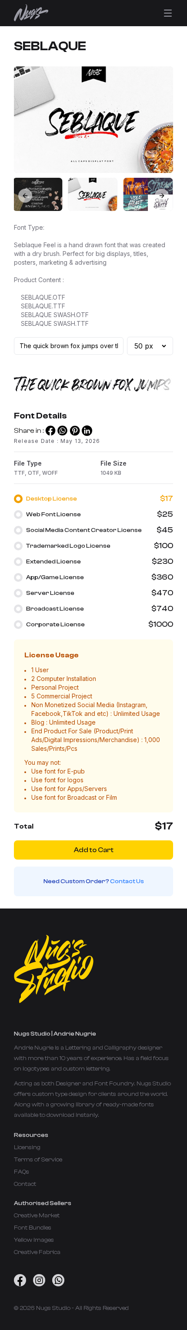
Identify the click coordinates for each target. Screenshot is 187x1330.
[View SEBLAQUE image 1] (92, 194)
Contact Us (127, 881)
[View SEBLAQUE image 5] (37, 194)
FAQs (21, 1171)
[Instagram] (39, 1280)
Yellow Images (34, 1240)
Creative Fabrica (37, 1252)
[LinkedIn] (87, 430)
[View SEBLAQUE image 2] (148, 194)
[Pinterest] (75, 430)
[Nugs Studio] (31, 13)
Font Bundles (32, 1227)
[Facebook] (50, 430)
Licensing (27, 1147)
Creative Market (37, 1215)
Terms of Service (38, 1159)
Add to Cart (94, 850)
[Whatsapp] (62, 430)
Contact (25, 1184)
